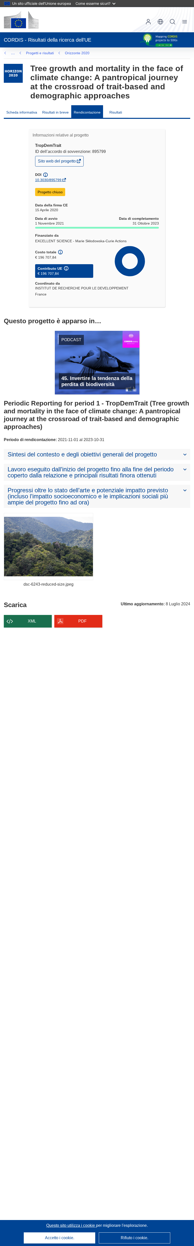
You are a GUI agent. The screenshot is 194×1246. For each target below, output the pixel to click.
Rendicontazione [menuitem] (87, 112)
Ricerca (172, 21)
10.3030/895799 (48, 180)
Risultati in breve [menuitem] (55, 112)
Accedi (148, 21)
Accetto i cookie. (59, 1238)
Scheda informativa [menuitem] (21, 112)
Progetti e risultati (40, 53)
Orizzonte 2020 (77, 53)
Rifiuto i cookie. (134, 1238)
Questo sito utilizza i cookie (71, 1225)
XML (32, 621)
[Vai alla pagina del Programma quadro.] (13, 73)
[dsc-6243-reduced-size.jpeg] (48, 546)
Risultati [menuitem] (115, 112)
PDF (82, 621)
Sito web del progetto (57, 162)
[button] (160, 21)
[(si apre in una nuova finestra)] (21, 19)
